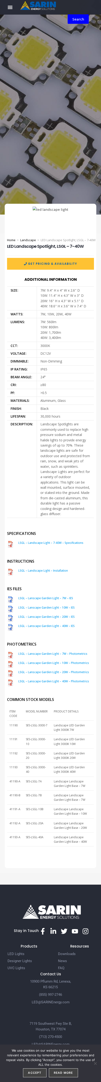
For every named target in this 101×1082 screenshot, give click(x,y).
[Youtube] (75, 931)
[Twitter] (64, 931)
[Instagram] (85, 931)
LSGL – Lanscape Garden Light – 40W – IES (46, 626)
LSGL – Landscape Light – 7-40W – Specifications (50, 543)
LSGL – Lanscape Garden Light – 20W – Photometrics (53, 672)
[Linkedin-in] (54, 931)
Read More (63, 1072)
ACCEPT (34, 1072)
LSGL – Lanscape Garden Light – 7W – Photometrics (52, 654)
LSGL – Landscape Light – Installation (43, 571)
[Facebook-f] (43, 931)
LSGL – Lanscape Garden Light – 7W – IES (45, 598)
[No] (95, 1063)
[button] (10, 7)
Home (11, 240)
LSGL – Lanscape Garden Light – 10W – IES (46, 608)
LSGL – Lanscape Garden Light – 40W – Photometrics (53, 681)
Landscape (28, 240)
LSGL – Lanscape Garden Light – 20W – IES (46, 617)
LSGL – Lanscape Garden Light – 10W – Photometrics (53, 663)
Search (78, 19)
